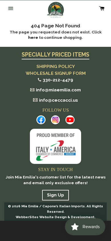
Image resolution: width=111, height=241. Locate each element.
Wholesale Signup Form (56, 73)
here (33, 37)
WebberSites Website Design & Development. (55, 217)
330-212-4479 (58, 80)
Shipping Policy (55, 66)
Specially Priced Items (55, 55)
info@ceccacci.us (58, 100)
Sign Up (55, 195)
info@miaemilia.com (58, 90)
